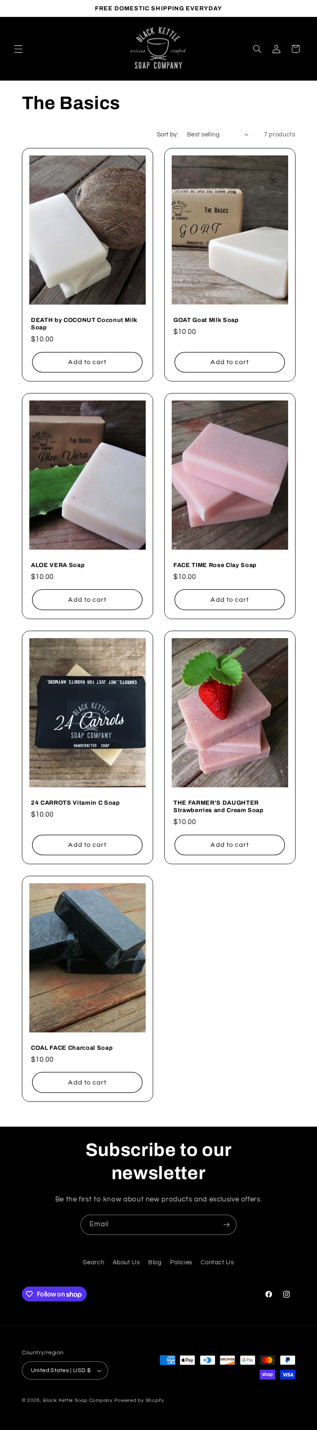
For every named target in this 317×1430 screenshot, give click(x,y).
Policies (181, 1262)
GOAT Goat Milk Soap (206, 320)
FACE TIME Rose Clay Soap (215, 565)
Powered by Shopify (139, 1400)
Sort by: (167, 134)
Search (93, 1262)
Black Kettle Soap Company (77, 1400)
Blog (155, 1262)
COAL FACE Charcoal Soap (72, 1047)
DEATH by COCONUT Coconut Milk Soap (84, 324)
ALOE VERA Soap (58, 565)
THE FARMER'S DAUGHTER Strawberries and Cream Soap (218, 806)
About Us (126, 1262)
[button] (18, 48)
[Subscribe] (226, 1225)
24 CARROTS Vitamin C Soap (75, 802)
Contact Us (217, 1262)
